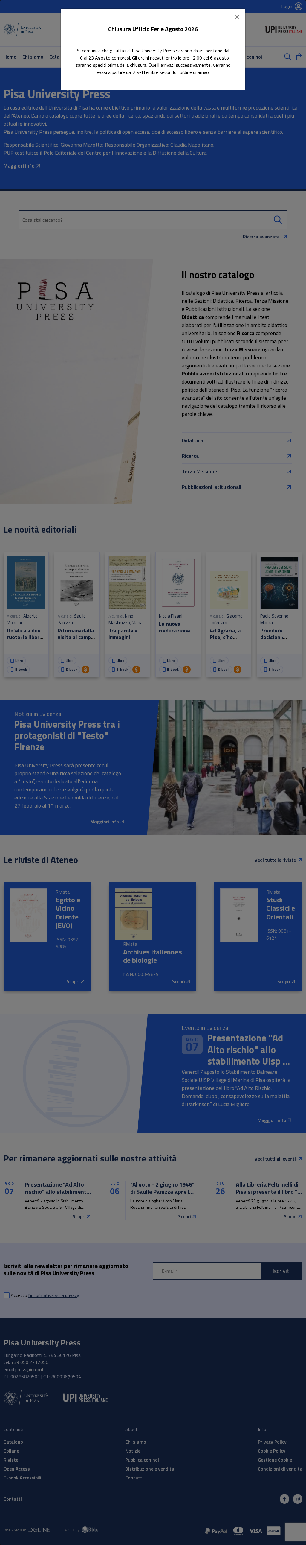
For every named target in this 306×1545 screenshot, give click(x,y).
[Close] (237, 17)
